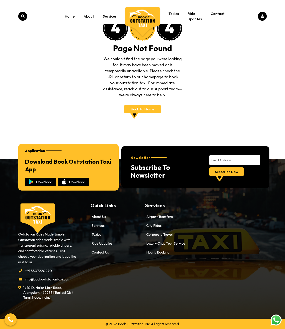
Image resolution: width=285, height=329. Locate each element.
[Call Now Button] (10, 319)
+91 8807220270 (38, 270)
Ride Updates (195, 16)
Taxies (174, 13)
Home (70, 16)
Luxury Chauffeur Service (165, 243)
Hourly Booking (157, 252)
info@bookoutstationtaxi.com (47, 279)
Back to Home (142, 109)
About (88, 16)
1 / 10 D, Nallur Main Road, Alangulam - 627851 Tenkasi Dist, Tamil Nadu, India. (48, 292)
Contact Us (100, 252)
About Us (99, 216)
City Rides (154, 225)
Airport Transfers (159, 216)
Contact (217, 13)
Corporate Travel (159, 234)
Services (109, 16)
